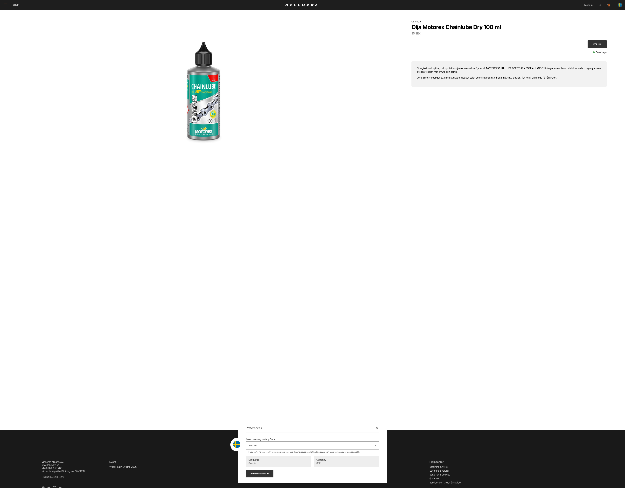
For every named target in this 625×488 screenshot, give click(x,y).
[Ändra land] (618, 5)
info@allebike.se (50, 465)
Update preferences (259, 473)
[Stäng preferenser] (377, 428)
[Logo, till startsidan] (301, 5)
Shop (16, 5)
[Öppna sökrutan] (600, 5)
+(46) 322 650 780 (52, 468)
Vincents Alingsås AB (53, 461)
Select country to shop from (260, 439)
